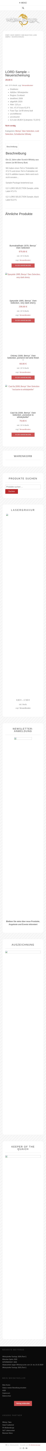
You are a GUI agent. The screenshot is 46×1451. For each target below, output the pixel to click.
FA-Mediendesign (8, 1428)
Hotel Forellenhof (8, 1425)
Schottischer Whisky (22, 134)
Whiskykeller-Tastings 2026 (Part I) (14, 1356)
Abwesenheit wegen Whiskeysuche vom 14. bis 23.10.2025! (22, 1365)
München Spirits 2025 (9, 1359)
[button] (23, 1403)
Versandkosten (27, 85)
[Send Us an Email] (20, 1448)
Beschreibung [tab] (12, 147)
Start (7, 35)
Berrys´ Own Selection (23, 35)
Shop (12, 35)
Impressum (6, 1393)
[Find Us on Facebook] (23, 1448)
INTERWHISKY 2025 (9, 1362)
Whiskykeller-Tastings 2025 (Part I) (14, 1367)
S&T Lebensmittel (8, 1430)
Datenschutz (6, 1396)
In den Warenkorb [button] (23, 265)
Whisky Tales (7, 1422)
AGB (4, 1390)
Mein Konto (6, 1385)
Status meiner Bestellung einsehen (14, 1388)
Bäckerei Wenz (7, 1433)
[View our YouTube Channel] (27, 1448)
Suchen (11, 491)
